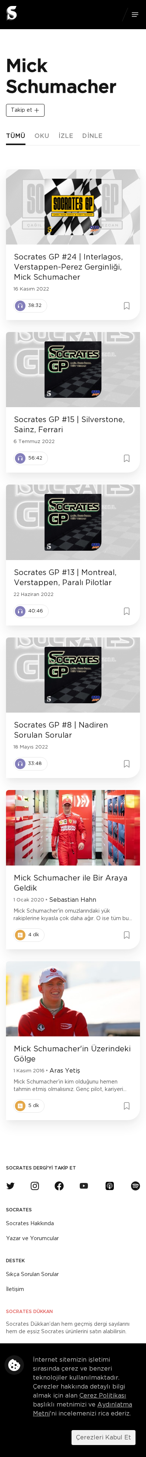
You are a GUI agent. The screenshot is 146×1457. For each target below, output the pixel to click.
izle (65, 136)
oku (41, 136)
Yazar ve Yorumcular (32, 1238)
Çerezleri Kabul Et (103, 1438)
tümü (15, 136)
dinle (92, 136)
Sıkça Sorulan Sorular (32, 1274)
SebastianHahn (72, 900)
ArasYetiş (64, 1071)
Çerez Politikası (102, 1396)
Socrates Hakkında (30, 1223)
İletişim (15, 1289)
